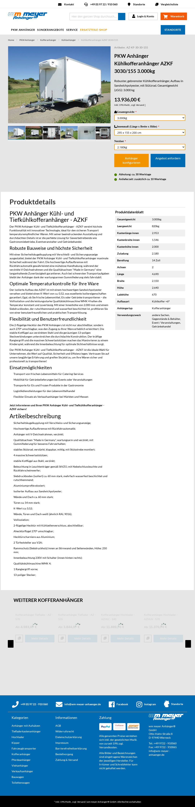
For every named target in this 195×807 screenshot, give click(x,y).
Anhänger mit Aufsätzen (26, 725)
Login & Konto (145, 16)
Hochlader (18, 737)
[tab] (35, 202)
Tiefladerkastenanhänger (26, 731)
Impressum (62, 742)
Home (11, 40)
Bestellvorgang (64, 754)
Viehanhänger (20, 765)
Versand (140, 105)
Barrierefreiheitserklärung (71, 748)
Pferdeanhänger (21, 759)
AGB (58, 725)
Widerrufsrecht (64, 731)
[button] (34, 133)
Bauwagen (18, 777)
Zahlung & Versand (66, 759)
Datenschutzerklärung (68, 737)
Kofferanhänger (48, 40)
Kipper (16, 742)
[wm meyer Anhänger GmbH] (36, 16)
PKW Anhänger (27, 40)
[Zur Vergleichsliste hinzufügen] (19, 638)
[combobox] (97, 16)
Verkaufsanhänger (22, 771)
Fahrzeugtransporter (24, 748)
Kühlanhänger (69, 40)
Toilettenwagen (21, 782)
